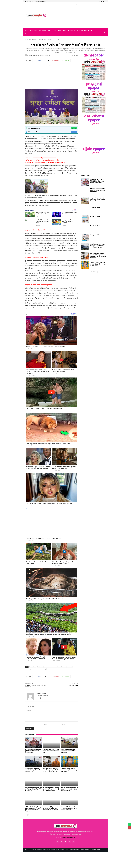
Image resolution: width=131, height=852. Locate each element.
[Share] (129, 827)
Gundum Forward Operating (60, 666)
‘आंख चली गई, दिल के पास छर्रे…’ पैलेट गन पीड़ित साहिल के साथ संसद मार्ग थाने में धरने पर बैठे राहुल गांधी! (69, 808)
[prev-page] (26, 815)
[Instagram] (101, 1)
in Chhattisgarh (29, 668)
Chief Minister (40, 666)
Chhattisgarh (34, 39)
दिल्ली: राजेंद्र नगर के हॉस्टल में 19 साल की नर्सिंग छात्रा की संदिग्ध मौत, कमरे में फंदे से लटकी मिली (33, 789)
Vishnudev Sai (59, 668)
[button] (104, 32)
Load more (93, 271)
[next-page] (28, 815)
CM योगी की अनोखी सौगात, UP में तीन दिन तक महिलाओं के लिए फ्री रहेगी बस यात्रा (51, 751)
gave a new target (48, 666)
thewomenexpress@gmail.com (68, 837)
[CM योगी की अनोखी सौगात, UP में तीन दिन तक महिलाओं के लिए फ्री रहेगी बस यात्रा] (51, 742)
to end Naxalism (50, 668)
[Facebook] (100, 1)
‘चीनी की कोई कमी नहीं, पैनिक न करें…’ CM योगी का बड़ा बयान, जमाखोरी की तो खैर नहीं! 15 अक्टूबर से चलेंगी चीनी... (51, 770)
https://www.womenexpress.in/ (43, 695)
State (30, 39)
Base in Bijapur (32, 666)
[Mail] (43, 697)
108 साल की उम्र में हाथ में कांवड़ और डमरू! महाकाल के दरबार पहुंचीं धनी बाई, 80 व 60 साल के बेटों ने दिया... (51, 789)
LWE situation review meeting (40, 668)
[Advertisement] (78, 16)
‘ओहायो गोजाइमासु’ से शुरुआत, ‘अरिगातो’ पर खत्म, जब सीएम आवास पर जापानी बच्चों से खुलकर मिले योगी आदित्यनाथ (51, 808)
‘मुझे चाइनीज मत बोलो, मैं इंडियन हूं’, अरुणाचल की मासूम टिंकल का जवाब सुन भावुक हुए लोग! (69, 770)
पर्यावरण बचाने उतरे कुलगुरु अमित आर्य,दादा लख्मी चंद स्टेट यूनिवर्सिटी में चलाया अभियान (68, 751)
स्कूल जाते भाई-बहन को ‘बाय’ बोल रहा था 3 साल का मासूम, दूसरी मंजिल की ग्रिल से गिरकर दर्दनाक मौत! (69, 789)
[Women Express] (36, 15)
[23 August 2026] (93, 70)
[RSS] (65, 841)
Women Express (33, 55)
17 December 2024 (72, 685)
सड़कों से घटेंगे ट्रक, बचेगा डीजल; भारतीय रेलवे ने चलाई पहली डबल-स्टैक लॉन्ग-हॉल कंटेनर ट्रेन (33, 770)
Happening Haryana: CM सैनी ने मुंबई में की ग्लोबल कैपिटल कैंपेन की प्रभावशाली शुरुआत (33, 751)
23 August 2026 (93, 59)
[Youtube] (105, 1)
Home (26, 39)
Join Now (74, 128)
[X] (103, 1)
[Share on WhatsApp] (129, 824)
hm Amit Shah (70, 666)
